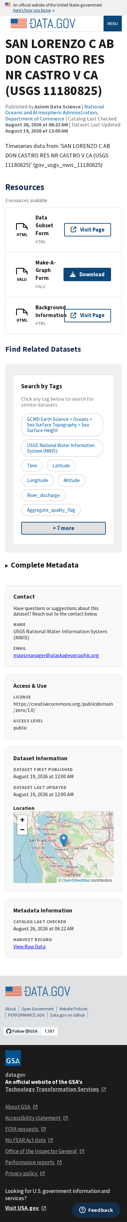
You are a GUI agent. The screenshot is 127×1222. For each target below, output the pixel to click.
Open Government (37, 1009)
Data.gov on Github (67, 1015)
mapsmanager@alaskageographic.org (56, 655)
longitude (37, 480)
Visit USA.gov (22, 1208)
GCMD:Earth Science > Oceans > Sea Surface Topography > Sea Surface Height (59, 425)
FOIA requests (22, 1129)
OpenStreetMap (76, 880)
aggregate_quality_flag (51, 510)
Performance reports (30, 1162)
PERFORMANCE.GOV (26, 1015)
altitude (72, 480)
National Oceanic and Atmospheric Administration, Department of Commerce (54, 112)
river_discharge (43, 495)
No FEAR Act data (26, 1140)
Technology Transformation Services (52, 1089)
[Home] (43, 23)
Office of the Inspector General (41, 1151)
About (10, 1009)
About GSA (18, 1106)
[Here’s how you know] (63, 8)
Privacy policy (21, 1173)
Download (92, 274)
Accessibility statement (33, 1117)
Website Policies (73, 1009)
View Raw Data (29, 946)
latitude (61, 465)
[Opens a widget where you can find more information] (96, 1210)
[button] (64, 840)
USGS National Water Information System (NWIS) (61, 448)
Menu (112, 23)
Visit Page (92, 229)
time (32, 465)
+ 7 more (63, 528)
